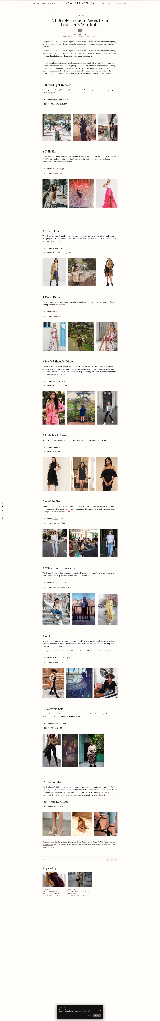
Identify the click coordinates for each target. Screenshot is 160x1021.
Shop (104, 3)
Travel (43, 3)
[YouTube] (2, 506)
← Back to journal (49, 12)
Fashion (36, 3)
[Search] (125, 3)
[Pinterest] (2, 518)
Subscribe (118, 3)
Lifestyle (51, 3)
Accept (97, 1015)
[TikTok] (2, 510)
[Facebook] (2, 514)
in (108, 860)
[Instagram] (2, 502)
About (110, 3)
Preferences (88, 1015)
